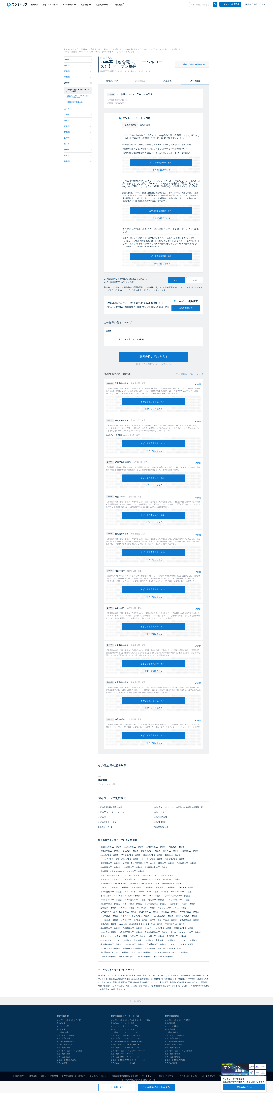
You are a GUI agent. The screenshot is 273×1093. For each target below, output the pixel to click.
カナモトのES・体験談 (110, 948)
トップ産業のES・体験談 (155, 904)
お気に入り (119, 1087)
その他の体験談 (171, 1063)
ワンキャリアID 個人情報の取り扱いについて (136, 1080)
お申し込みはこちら (243, 1087)
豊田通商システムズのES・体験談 (115, 952)
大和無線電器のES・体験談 (156, 932)
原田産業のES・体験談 (148, 912)
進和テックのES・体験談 (186, 916)
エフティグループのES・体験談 (163, 920)
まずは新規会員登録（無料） (161, 163)
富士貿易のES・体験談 (165, 940)
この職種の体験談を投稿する (192, 64)
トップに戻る (135, 1001)
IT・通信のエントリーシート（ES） (124, 1032)
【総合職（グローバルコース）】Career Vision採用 (78, 97)
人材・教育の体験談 (172, 1038)
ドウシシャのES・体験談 (111, 900)
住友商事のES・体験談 (110, 851)
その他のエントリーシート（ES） (124, 1063)
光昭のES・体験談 (169, 912)
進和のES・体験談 (108, 908)
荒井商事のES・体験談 (132, 948)
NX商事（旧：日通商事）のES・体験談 (139, 863)
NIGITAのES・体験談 (146, 908)
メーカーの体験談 (172, 1026)
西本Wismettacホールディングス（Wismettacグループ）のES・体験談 (130, 883)
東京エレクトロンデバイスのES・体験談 (141, 892)
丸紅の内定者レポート (163, 827)
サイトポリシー (148, 1076)
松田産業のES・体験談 (174, 859)
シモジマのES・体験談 (134, 944)
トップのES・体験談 (109, 916)
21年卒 (67, 120)
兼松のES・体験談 (170, 851)
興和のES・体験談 (166, 863)
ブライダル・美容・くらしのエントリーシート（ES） (131, 1051)
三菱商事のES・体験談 (134, 847)
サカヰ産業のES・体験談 (142, 887)
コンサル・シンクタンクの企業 (69, 1020)
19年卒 (67, 132)
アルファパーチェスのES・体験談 (135, 916)
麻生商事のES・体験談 (163, 957)
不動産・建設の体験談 (173, 1045)
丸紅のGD (102, 817)
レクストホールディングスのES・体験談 (171, 952)
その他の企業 (62, 1063)
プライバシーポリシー (99, 1076)
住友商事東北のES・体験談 (156, 867)
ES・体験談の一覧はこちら (188, 374)
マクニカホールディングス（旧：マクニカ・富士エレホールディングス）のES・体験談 (137, 875)
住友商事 (102, 780)
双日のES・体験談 (130, 851)
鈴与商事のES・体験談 (110, 867)
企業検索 (34, 5)
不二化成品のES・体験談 (162, 916)
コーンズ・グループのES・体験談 (115, 887)
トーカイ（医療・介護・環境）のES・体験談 (119, 859)
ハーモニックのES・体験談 (178, 900)
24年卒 (67, 83)
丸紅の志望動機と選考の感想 (110, 807)
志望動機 (167, 81)
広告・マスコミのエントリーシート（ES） (127, 1035)
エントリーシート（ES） (133, 339)
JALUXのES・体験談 (109, 855)
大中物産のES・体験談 (189, 912)
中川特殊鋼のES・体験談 (111, 944)
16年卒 (67, 150)
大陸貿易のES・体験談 (165, 887)
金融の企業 (61, 1023)
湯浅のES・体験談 (108, 924)
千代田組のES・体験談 (176, 936)
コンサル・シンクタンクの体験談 (178, 1020)
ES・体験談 (68, 5)
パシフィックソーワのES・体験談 (172, 908)
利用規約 (54, 1076)
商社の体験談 (170, 1029)
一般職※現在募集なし (74, 102)
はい (176, 280)
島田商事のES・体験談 (110, 904)
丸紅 (110, 57)
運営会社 (33, 1076)
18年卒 (67, 138)
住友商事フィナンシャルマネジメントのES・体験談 (122, 871)
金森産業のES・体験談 (189, 920)
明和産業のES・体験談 (183, 928)
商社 (102, 57)
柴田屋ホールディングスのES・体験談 (135, 957)
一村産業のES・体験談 (132, 867)
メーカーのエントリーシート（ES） (125, 1026)
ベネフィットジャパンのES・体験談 (116, 940)
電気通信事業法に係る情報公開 (125, 1076)
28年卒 (67, 60)
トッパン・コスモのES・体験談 (158, 928)
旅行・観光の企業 (64, 1048)
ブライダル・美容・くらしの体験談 (178, 1051)
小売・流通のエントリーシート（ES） (125, 1057)
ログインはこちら (160, 170)
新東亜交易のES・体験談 (111, 892)
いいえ (195, 280)
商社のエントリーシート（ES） (123, 1029)
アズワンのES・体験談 (141, 952)
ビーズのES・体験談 (109, 920)
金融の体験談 (170, 1023)
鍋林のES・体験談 (173, 855)
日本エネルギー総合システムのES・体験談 (118, 912)
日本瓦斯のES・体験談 (152, 855)
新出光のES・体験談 (172, 879)
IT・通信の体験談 (171, 1032)
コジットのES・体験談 (187, 940)
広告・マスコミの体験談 (174, 1035)
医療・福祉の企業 (64, 1054)
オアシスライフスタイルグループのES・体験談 (120, 896)
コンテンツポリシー (167, 1076)
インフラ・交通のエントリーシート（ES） (127, 1042)
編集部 (43, 1076)
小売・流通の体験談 (172, 1057)
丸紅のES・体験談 (176, 847)
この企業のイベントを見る (156, 1087)
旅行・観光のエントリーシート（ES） (125, 1048)
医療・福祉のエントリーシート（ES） (125, 1054)
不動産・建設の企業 (64, 1045)
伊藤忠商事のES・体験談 (111, 847)
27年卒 (67, 65)
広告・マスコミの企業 (65, 1035)
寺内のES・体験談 (156, 900)
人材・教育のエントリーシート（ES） (125, 1038)
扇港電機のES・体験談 (110, 863)
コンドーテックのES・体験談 (180, 944)
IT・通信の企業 (63, 1032)
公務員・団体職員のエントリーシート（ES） (128, 1060)
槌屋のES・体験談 (137, 936)
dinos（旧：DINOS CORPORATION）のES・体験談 (140, 924)
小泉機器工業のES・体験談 (130, 932)
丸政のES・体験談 (108, 957)
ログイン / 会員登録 (230, 4)
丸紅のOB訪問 (160, 822)
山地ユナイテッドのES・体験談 (114, 936)
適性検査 (119, 5)
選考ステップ (112, 81)
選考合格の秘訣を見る (153, 356)
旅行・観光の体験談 (172, 1048)
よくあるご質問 (208, 1076)
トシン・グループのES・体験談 (176, 896)
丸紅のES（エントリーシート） (111, 812)
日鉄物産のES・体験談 (186, 863)
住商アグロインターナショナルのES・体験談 (163, 948)
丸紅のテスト (159, 812)
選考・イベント (49, 5)
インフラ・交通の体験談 (174, 1042)
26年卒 (67, 71)
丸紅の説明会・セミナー (108, 822)
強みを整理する (186, 308)
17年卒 (67, 144)
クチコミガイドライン (189, 1076)
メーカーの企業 (63, 1026)
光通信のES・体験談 (190, 851)
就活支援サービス (103, 5)
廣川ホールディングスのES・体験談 (185, 932)
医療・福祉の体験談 (172, 1054)
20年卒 (67, 126)
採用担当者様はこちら (255, 4)
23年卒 (67, 109)
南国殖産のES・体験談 (172, 883)
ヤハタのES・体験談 (151, 896)
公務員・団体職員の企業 (66, 1060)
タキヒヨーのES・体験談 (151, 859)
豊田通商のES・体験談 (150, 851)
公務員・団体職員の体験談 (175, 1060)
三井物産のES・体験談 (156, 847)
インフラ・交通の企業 (65, 1042)
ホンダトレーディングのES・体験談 (176, 892)
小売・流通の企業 (64, 1057)
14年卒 (67, 161)
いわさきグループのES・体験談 (181, 904)
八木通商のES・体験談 (156, 944)
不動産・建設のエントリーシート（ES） (126, 1045)
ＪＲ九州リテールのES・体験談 (134, 920)
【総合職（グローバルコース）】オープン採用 (78, 90)
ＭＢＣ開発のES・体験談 (134, 900)
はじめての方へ (19, 1076)
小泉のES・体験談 (185, 887)
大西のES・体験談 (156, 936)
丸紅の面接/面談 (160, 817)
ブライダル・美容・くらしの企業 (69, 1051)
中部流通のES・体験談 (174, 924)
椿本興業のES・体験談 (110, 928)
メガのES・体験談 (126, 908)
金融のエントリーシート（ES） (123, 1023)
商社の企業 (61, 1029)
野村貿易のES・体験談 (143, 940)
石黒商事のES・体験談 (132, 928)
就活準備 (85, 5)
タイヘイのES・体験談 (132, 904)
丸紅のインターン (105, 827)
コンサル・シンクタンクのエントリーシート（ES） (131, 1020)
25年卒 (67, 77)
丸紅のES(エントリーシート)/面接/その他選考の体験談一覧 (178, 807)
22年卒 (67, 115)
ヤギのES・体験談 (108, 932)
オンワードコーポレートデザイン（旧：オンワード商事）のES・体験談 (130, 879)
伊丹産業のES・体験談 (130, 855)
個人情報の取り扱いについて (74, 1076)
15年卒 (67, 155)
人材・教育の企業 (64, 1038)
